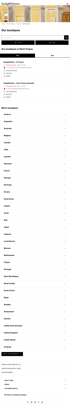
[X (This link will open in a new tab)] (38, 402)
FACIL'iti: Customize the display (16, 395)
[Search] (66, 37)
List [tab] (17, 55)
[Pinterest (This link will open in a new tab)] (35, 402)
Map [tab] (52, 55)
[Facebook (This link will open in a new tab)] (28, 402)
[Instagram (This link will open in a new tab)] (31, 402)
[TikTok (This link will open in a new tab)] (42, 402)
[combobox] (32, 37)
